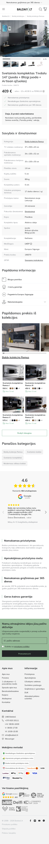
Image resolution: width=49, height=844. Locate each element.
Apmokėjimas (30, 678)
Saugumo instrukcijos (34, 260)
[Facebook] (31, 820)
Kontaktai (6, 702)
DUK (26, 692)
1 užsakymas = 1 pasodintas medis (9, 682)
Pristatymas (30, 674)
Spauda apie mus (9, 687)
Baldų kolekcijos (18, 16)
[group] (24, 510)
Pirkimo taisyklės (9, 833)
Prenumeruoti (24, 654)
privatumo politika (21, 646)
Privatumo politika (9, 824)
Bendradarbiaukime (10, 691)
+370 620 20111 (12, 720)
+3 (19, 388)
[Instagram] (36, 820)
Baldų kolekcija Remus (35, 16)
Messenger (9, 739)
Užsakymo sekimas (33, 681)
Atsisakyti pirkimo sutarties (32, 697)
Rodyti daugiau (24, 433)
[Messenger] (45, 820)
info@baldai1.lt (11, 735)
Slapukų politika (8, 828)
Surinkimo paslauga (33, 685)
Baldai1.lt (5, 16)
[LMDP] (31, 244)
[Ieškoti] (40, 9)
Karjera (5, 695)
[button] (24, 2)
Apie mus (6, 674)
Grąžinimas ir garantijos (35, 689)
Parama (5, 678)
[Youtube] (40, 820)
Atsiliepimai (6, 698)
